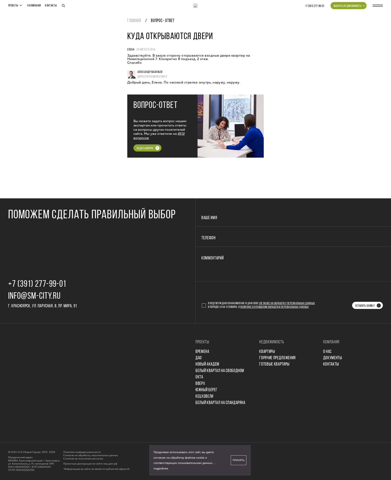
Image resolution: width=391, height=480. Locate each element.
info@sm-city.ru (34, 296)
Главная (134, 21)
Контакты (51, 5)
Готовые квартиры (274, 364)
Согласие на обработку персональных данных (287, 303)
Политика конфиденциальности (82, 452)
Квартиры (267, 351)
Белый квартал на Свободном (220, 371)
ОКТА (199, 377)
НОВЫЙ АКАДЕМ (207, 364)
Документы (332, 358)
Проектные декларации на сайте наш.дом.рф (90, 463)
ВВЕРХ (200, 383)
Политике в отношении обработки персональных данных (274, 307)
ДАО (199, 358)
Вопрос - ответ (162, 21)
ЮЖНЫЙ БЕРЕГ (206, 390)
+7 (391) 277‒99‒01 (314, 6)
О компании (34, 5)
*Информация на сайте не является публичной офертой (96, 469)
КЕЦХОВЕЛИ (204, 396)
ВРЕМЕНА (202, 351)
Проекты (13, 5)
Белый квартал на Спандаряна (220, 403)
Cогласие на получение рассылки (83, 458)
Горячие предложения (277, 358)
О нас (327, 351)
